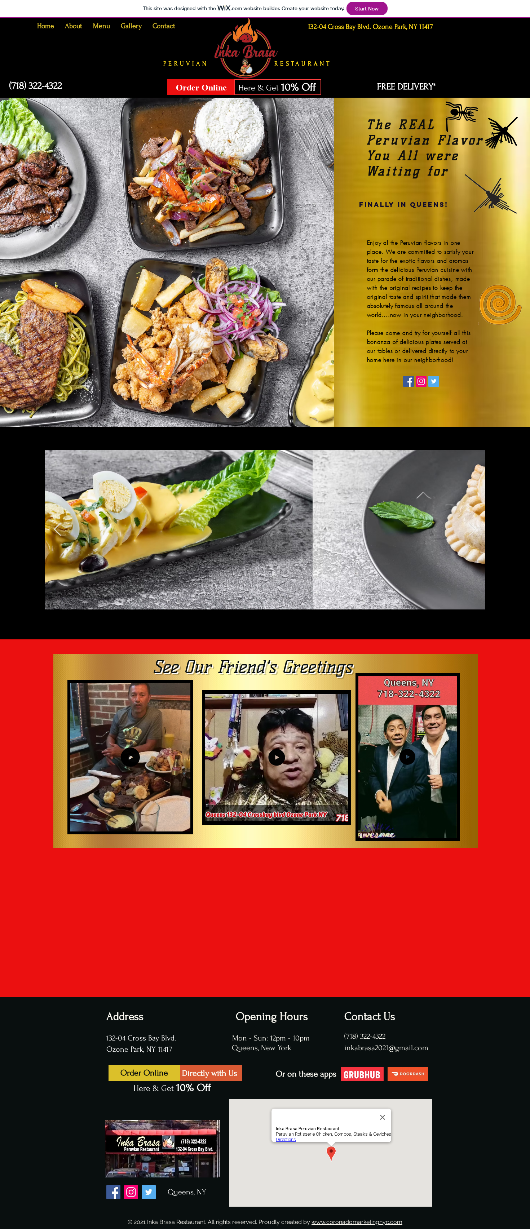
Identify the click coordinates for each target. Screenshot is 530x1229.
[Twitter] (433, 381)
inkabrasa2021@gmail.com (387, 1047)
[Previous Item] (57, 530)
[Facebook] (408, 381)
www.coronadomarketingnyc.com (357, 1222)
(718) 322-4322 (364, 1036)
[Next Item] (472, 530)
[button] (181, 824)
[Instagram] (421, 381)
